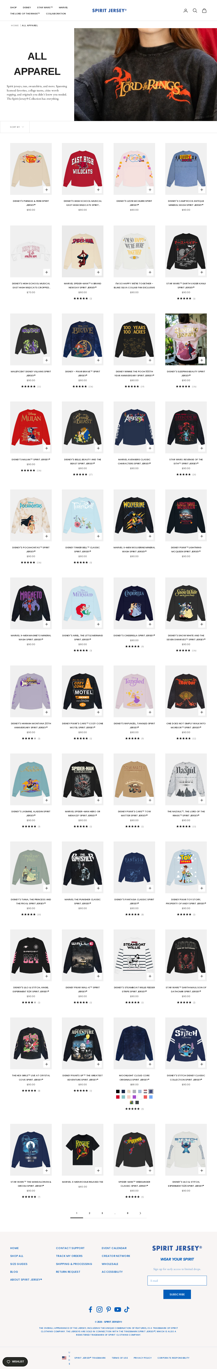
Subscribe (177, 1294)
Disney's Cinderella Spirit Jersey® (134, 635)
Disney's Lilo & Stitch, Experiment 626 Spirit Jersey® (186, 1184)
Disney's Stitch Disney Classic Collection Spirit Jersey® (186, 1077)
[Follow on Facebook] (90, 1309)
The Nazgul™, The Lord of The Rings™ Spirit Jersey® (186, 813)
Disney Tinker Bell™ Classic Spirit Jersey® (82, 549)
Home (15, 25)
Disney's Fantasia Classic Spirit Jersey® (134, 901)
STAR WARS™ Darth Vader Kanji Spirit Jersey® (186, 285)
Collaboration (56, 13)
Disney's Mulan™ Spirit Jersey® (31, 459)
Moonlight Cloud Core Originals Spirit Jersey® (134, 1077)
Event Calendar (114, 1248)
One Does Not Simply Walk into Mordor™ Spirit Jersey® (186, 725)
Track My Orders (69, 1256)
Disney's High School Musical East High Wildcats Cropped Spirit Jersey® (31, 286)
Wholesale (110, 1264)
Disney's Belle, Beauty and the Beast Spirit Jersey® (82, 461)
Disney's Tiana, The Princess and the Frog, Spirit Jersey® (31, 901)
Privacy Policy (143, 1358)
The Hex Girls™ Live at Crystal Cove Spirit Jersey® (31, 1077)
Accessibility (112, 1272)
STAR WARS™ (45, 7)
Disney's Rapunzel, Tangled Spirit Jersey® (134, 725)
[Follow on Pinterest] (108, 1309)
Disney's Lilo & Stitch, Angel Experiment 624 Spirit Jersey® (31, 989)
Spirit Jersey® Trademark (90, 1358)
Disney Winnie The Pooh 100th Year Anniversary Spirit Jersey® (134, 373)
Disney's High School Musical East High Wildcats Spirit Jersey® (83, 203)
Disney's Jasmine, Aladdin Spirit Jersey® (30, 813)
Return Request (68, 1272)
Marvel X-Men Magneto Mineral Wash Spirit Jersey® (31, 637)
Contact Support (70, 1248)
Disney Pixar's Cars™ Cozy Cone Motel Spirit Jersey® (82, 725)
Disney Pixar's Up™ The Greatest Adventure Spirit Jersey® (83, 1077)
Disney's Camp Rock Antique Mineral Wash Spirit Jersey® (186, 203)
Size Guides (18, 1264)
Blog (14, 1272)
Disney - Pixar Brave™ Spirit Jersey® (82, 373)
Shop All (16, 1256)
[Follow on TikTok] (127, 1309)
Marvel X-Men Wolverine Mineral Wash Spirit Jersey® (134, 549)
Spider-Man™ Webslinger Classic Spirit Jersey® (134, 1184)
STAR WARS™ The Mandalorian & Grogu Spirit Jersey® (31, 1184)
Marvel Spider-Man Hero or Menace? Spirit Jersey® (82, 813)
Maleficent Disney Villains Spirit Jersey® (31, 373)
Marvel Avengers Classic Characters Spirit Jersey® (134, 461)
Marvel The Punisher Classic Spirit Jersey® (83, 901)
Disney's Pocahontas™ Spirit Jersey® (31, 549)
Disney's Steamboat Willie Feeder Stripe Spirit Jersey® (134, 989)
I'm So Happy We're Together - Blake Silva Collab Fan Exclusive (134, 285)
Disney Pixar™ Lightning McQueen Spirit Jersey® (186, 549)
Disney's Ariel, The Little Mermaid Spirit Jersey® (82, 637)
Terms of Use (120, 1358)
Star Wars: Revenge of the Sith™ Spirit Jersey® (186, 461)
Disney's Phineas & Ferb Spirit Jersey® (31, 203)
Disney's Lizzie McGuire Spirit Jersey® (134, 203)
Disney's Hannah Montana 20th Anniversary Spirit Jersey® (31, 725)
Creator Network (116, 1256)
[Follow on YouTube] (117, 1309)
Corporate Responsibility (173, 1358)
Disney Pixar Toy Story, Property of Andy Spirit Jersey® (186, 901)
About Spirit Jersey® (26, 1280)
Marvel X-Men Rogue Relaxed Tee (82, 1181)
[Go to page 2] (140, 1213)
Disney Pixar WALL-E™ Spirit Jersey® (83, 989)
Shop (13, 7)
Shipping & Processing (74, 1264)
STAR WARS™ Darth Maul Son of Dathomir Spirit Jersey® (186, 989)
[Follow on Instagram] (99, 1309)
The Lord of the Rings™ (25, 13)
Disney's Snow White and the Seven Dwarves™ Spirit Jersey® (186, 637)
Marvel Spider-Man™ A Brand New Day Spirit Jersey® (82, 285)
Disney (27, 7)
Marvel (63, 7)
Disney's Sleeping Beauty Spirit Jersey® (186, 373)
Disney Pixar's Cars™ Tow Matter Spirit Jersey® (134, 813)
